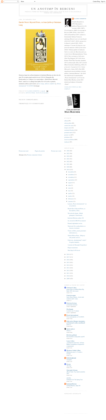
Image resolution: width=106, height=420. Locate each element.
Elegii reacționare (73, 248)
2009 (68, 278)
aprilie (70, 193)
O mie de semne (71, 295)
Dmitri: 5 (69, 330)
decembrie (71, 172)
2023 (68, 159)
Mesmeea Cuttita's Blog (73, 350)
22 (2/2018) (30, 86)
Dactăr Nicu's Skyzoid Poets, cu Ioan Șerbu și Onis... (76, 210)
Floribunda (70, 309)
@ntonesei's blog (71, 288)
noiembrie (71, 174)
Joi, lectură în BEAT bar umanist (77, 221)
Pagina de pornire (40, 151)
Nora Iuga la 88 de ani (74, 250)
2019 (68, 169)
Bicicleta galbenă (72, 335)
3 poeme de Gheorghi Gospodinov (77, 245)
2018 (68, 254)
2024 (68, 156)
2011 (68, 273)
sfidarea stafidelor (50, 84)
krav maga (41, 84)
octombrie (71, 177)
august (70, 183)
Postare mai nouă (23, 151)
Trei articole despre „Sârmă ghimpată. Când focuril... (75, 214)
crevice (69, 378)
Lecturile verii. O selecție (73, 311)
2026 (68, 151)
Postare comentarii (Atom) (34, 155)
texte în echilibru (42, 92)
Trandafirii (69, 359)
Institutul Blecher (72, 384)
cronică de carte (68, 125)
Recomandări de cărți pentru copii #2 (76, 336)
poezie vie (67, 135)
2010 (68, 276)
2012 (68, 270)
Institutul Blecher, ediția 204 (73, 385)
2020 (68, 167)
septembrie (71, 180)
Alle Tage (69, 366)
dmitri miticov (71, 329)
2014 (68, 265)
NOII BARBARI (71, 358)
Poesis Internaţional (72, 315)
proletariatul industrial (72, 305)
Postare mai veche (56, 151)
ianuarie (70, 201)
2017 (68, 257)
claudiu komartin (80, 18)
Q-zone (69, 364)
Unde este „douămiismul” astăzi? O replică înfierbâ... (77, 241)
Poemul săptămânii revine (75, 223)
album (66, 121)
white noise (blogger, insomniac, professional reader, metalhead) (76, 322)
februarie (70, 199)
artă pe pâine (30, 92)
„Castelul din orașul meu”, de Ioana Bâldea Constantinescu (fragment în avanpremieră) (75, 344)
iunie (69, 188)
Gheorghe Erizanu (72, 370)
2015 (68, 262)
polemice (67, 137)
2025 (68, 153)
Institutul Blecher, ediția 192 (76, 218)
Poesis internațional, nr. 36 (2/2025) (75, 317)
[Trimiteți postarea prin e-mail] (47, 91)
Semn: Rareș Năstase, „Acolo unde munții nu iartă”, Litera (75, 298)
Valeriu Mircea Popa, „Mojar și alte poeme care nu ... (76, 236)
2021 (68, 164)
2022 (68, 161)
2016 (68, 260)
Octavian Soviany (72, 303)
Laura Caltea (70, 341)
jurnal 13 (69, 324)
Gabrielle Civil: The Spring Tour (75, 379)
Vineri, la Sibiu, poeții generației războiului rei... (77, 232)
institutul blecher (69, 130)
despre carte (67, 128)
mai (69, 191)
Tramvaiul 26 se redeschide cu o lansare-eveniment (77, 227)
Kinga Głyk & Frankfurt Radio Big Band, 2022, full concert (75, 290)
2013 (68, 268)
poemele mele (68, 132)
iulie (69, 185)
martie (70, 196)
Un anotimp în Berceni (53, 8)
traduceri (66, 142)
